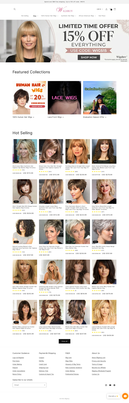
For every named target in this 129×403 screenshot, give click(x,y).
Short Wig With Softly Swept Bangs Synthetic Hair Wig (103, 247)
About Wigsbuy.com (98, 357)
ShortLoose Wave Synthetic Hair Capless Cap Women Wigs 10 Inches (24, 166)
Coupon (41, 357)
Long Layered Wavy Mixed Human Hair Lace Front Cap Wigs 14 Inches (50, 327)
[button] (15, 9)
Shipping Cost (43, 367)
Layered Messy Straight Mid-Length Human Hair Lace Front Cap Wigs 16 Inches (103, 328)
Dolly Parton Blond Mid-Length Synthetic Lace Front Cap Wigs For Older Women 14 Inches (103, 207)
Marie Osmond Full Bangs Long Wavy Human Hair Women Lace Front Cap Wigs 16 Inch (103, 167)
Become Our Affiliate (99, 367)
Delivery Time (43, 371)
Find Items (16, 361)
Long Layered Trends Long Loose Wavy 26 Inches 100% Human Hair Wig (77, 287)
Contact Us (95, 374)
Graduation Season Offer (93, 117)
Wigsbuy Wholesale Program (101, 371)
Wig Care (68, 357)
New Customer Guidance (73, 367)
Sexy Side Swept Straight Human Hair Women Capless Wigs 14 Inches (25, 287)
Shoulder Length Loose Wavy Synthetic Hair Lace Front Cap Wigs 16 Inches (50, 207)
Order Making (17, 364)
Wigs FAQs (69, 361)
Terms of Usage (97, 364)
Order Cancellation (19, 371)
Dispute (15, 367)
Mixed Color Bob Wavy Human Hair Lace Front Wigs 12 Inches (76, 327)
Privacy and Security (99, 361)
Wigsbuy (67, 398)
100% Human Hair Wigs (22, 117)
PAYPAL (41, 361)
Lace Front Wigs (55, 117)
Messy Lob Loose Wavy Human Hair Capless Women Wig (103, 287)
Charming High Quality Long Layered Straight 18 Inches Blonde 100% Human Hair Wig (50, 288)
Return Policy (17, 374)
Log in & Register (18, 357)
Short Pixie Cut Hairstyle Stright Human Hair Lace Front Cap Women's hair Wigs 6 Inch (51, 248)
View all (65, 341)
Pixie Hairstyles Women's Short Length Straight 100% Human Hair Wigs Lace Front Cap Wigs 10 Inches (77, 207)
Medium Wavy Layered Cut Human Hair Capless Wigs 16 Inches (23, 327)
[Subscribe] (44, 385)
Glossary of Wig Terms (72, 364)
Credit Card (43, 364)
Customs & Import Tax (46, 374)
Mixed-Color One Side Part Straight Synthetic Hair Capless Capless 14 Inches (50, 167)
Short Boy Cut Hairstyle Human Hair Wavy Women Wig (76, 247)
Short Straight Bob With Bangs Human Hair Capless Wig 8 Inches (25, 207)
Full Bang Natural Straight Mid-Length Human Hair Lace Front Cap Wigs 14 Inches (77, 167)
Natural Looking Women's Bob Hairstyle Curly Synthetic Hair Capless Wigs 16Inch (25, 248)
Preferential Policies (72, 374)
